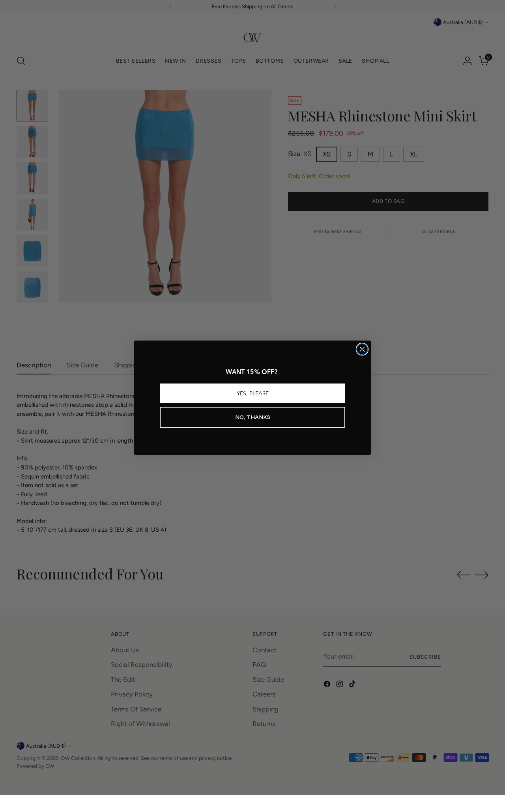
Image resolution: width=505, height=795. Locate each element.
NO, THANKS (252, 417)
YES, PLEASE (253, 393)
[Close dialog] (362, 349)
